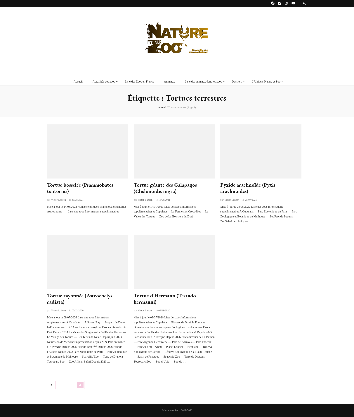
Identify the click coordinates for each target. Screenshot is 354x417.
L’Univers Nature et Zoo (266, 81)
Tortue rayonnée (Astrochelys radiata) (79, 298)
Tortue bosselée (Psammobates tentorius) (80, 187)
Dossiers (237, 81)
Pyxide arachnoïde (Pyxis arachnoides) (247, 187)
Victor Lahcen (58, 199)
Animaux (169, 81)
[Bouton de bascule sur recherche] (304, 3)
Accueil (78, 81)
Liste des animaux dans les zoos (203, 81)
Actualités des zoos (104, 81)
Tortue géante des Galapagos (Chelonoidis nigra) (165, 187)
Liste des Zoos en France (139, 81)
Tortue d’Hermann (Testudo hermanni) (165, 298)
